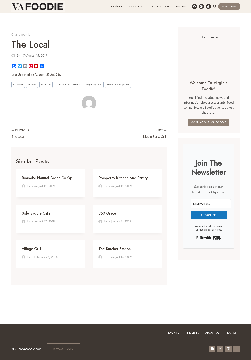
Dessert (18, 84)
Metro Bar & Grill (154, 133)
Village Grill (31, 249)
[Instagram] (201, 6)
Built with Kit (208, 237)
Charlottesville (21, 34)
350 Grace (107, 213)
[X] (220, 349)
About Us (212, 333)
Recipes (181, 6)
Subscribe (229, 6)
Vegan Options (93, 84)
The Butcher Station (114, 249)
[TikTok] (208, 6)
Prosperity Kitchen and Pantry (123, 178)
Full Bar (46, 84)
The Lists (192, 333)
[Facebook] (194, 6)
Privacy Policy (63, 349)
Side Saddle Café (36, 213)
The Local (20, 133)
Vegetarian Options (118, 84)
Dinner (32, 84)
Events (116, 6)
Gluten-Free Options (67, 84)
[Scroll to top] (241, 312)
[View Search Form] (214, 6)
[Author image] (13, 55)
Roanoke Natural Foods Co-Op (47, 178)
